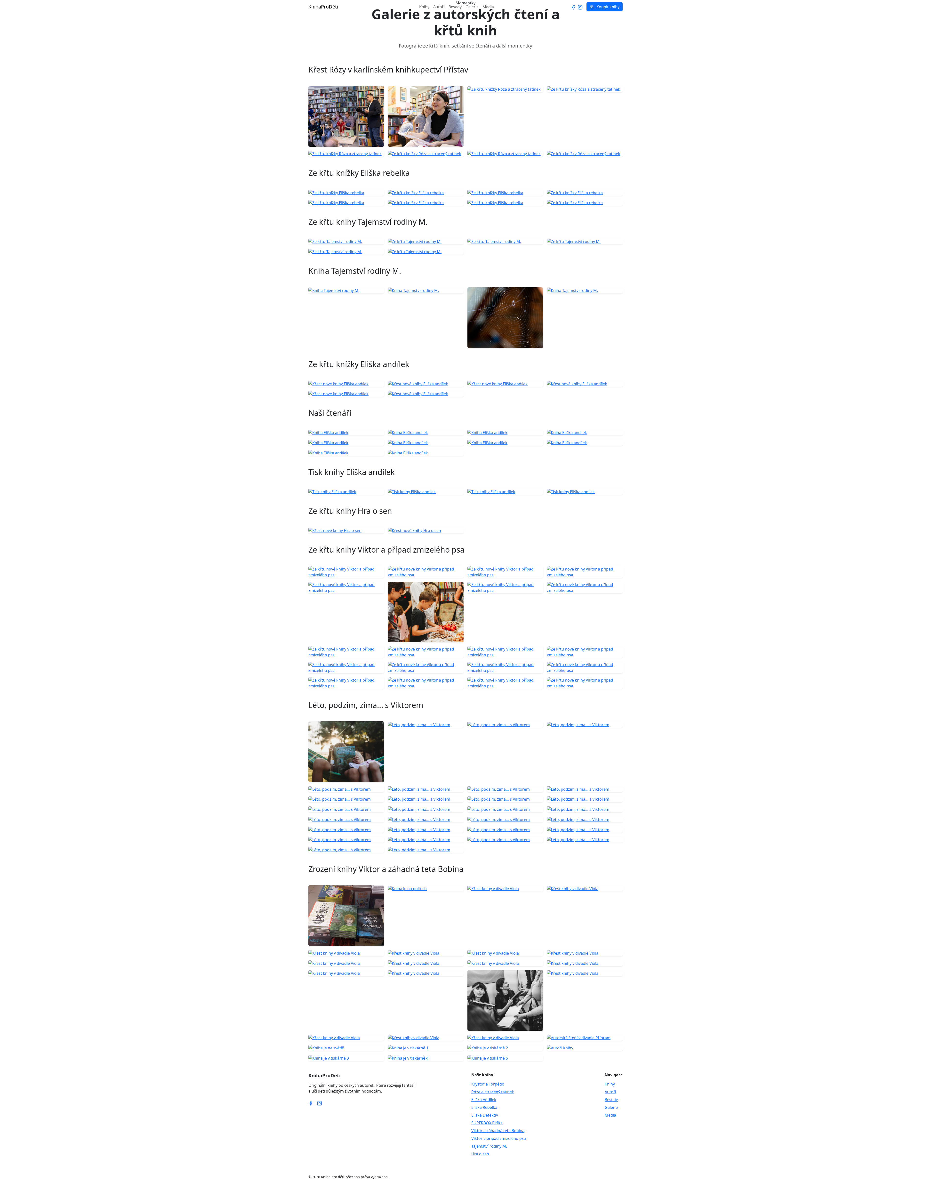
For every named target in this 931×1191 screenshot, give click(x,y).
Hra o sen (480, 1154)
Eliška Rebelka (484, 1107)
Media (488, 6)
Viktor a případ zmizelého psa (498, 1138)
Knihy (424, 6)
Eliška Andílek (483, 1099)
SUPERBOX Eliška (487, 1123)
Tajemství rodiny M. (489, 1146)
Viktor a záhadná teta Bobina (497, 1130)
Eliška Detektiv (484, 1115)
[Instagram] (580, 7)
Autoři (439, 6)
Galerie (472, 6)
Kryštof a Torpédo (487, 1084)
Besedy (455, 6)
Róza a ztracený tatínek (492, 1091)
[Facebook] (573, 7)
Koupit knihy (607, 6)
